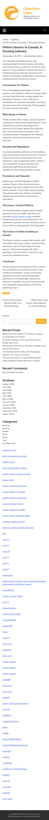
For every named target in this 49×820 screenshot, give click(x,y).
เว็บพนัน (6, 757)
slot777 (6, 638)
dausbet (6, 793)
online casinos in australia (15, 486)
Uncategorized (9, 443)
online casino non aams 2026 (16, 516)
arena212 (7, 650)
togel (5, 727)
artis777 (6, 551)
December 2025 (9, 408)
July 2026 (7, 387)
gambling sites (9, 450)
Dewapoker (8, 575)
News (5, 434)
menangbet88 (9, 620)
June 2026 (7, 390)
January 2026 (8, 405)
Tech (5, 440)
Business (7, 425)
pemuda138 (8, 590)
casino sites (8, 480)
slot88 (6, 733)
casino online (9, 462)
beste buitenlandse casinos (15, 745)
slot (4, 533)
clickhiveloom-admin (33, 56)
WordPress (36, 816)
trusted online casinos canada (16, 474)
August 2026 (8, 384)
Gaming (6, 293)
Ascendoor (18, 816)
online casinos (9, 662)
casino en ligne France (13, 504)
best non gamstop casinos (15, 456)
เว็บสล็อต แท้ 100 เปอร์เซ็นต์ (15, 769)
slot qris (6, 781)
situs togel (7, 799)
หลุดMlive (7, 715)
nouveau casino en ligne (14, 522)
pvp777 (6, 539)
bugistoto (7, 751)
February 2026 (9, 402)
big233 (6, 775)
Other (5, 437)
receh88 (6, 679)
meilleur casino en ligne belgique (18, 527)
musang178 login (10, 721)
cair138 (6, 709)
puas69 (6, 697)
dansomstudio (9, 608)
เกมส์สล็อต (7, 763)
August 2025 (8, 414)
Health (5, 431)
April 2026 (7, 396)
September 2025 (10, 411)
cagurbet (7, 787)
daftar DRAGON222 (12, 739)
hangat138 (7, 626)
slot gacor (7, 644)
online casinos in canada (14, 492)
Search (6, 316)
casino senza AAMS (12, 614)
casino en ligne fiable (12, 596)
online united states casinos (15, 703)
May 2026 (7, 393)
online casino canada (22, 216)
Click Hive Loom (31, 11)
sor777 (6, 545)
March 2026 (8, 399)
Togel (5, 632)
